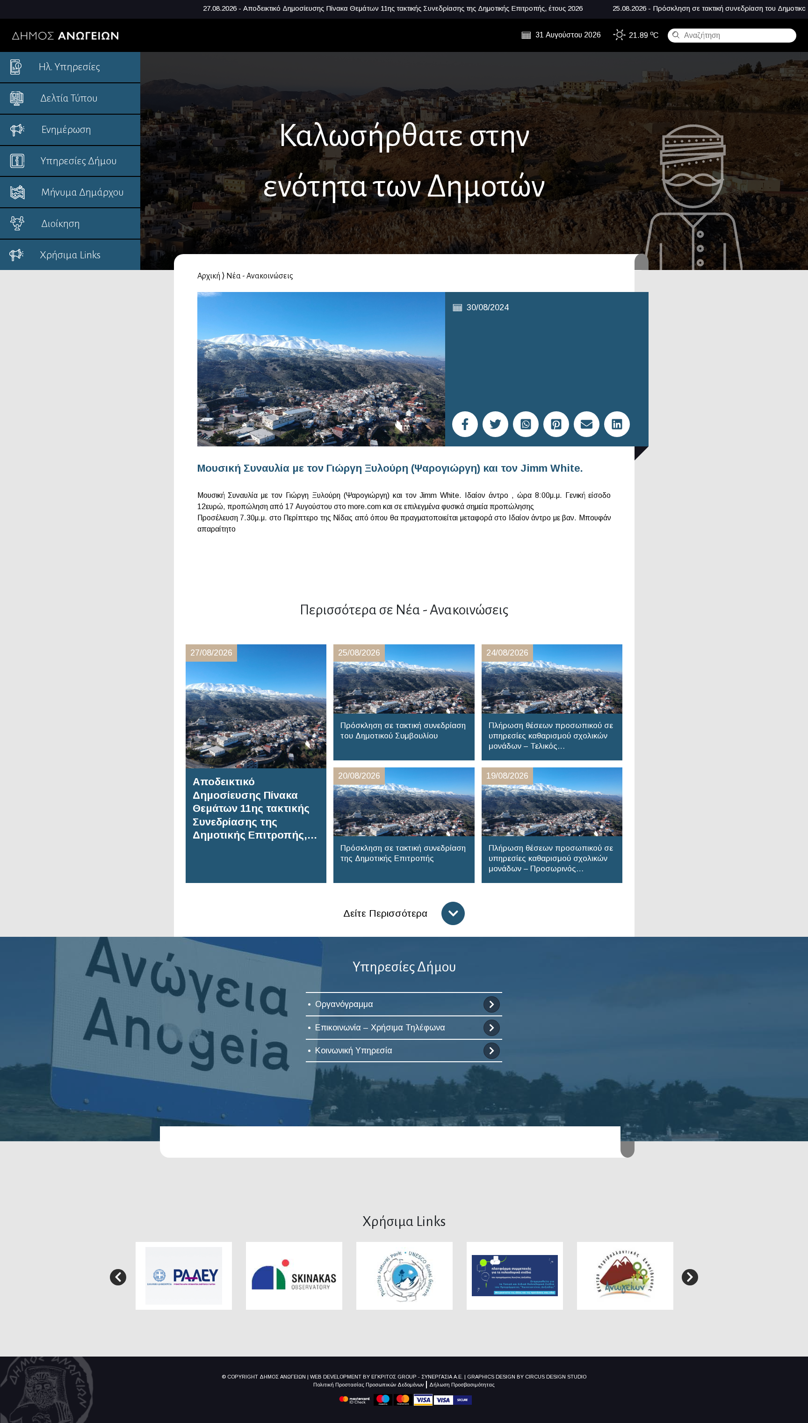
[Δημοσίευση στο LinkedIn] (617, 424)
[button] (118, 1277)
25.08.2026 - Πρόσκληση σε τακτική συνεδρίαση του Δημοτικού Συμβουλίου (599, 8)
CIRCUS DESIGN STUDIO (555, 1376)
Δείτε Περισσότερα (385, 913)
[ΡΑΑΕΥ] (183, 1275)
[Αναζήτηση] (675, 35)
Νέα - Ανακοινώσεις (259, 276)
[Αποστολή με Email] (586, 424)
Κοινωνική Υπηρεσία (353, 1050)
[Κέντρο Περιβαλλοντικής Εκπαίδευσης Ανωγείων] (625, 1275)
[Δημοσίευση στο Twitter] (495, 424)
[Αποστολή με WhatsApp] (526, 424)
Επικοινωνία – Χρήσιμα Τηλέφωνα (380, 1027)
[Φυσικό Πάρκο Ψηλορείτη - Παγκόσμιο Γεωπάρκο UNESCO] (404, 1275)
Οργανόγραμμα (344, 1004)
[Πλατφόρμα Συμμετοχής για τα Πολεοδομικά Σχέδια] (515, 1275)
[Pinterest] (556, 424)
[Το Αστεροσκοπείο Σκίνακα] (294, 1275)
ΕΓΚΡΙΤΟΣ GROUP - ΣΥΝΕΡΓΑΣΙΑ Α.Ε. (417, 1376)
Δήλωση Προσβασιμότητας (462, 1384)
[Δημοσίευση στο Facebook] (465, 424)
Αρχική (208, 276)
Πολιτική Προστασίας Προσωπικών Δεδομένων (368, 1384)
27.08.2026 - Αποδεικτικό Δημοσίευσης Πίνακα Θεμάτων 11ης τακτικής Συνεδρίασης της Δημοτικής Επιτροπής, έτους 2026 (261, 8)
